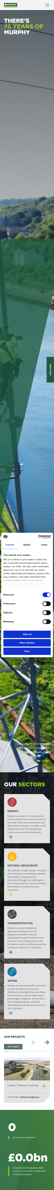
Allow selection (27, 643)
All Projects (13, 1046)
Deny (27, 651)
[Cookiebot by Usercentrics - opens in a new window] (38, 537)
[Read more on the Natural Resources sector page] (27, 874)
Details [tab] (27, 545)
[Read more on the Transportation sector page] (27, 932)
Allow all (27, 634)
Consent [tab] (9, 545)
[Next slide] (47, 1042)
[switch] (46, 603)
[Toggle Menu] (47, 5)
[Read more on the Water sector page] (27, 991)
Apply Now (50, 370)
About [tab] (44, 545)
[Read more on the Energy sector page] (27, 818)
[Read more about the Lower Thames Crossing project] (27, 1080)
